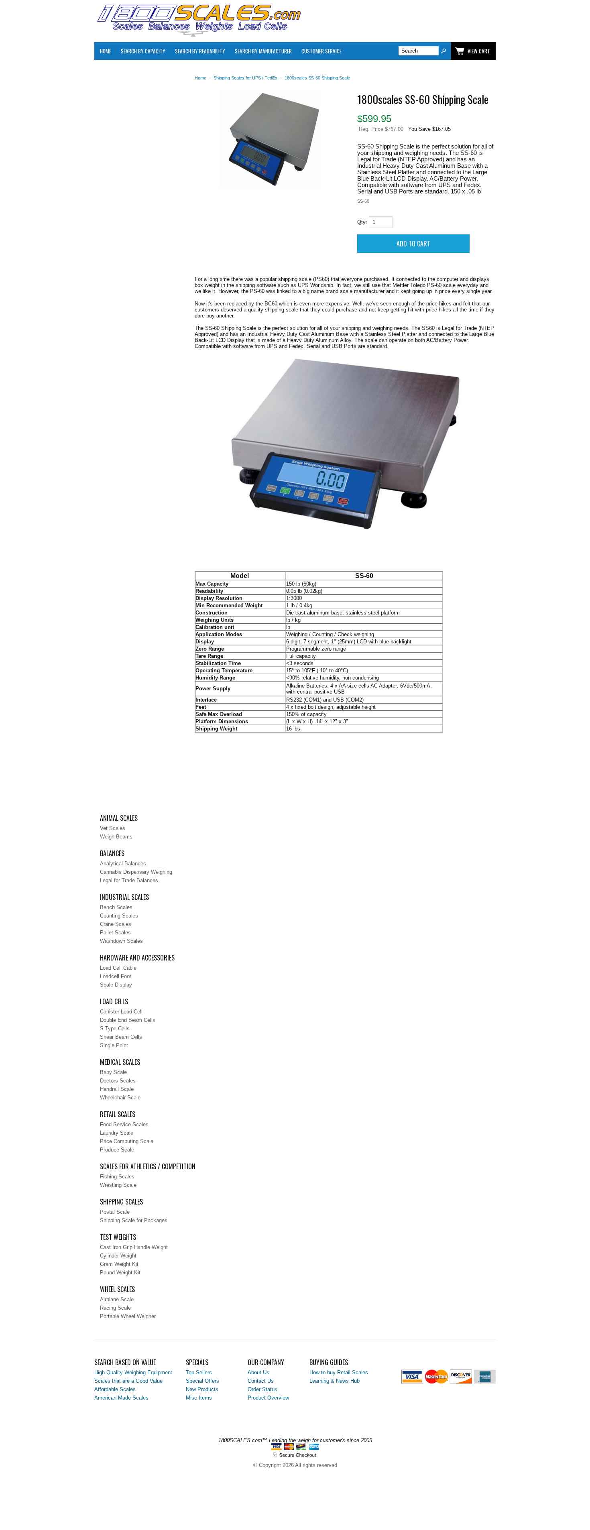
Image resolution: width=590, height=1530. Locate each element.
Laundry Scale (116, 1133)
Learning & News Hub (334, 1381)
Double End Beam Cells (127, 1020)
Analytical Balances (123, 864)
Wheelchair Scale (120, 1098)
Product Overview (268, 1398)
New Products (202, 1389)
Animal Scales (119, 818)
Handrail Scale (117, 1089)
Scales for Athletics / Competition (147, 1166)
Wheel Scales (117, 1289)
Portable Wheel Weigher (128, 1316)
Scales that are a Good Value (128, 1381)
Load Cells (114, 1001)
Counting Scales (119, 916)
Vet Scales (112, 828)
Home (105, 51)
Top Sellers (199, 1372)
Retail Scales (117, 1114)
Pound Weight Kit (120, 1273)
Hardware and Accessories (137, 957)
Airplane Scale (117, 1299)
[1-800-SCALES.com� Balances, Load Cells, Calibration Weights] (198, 35)
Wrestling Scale (118, 1185)
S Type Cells (115, 1028)
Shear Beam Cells (121, 1037)
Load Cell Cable (118, 968)
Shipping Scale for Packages (133, 1220)
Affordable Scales (115, 1389)
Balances (112, 853)
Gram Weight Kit (119, 1264)
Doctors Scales (118, 1081)
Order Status (262, 1389)
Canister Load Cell (121, 1012)
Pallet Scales (115, 933)
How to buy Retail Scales (338, 1372)
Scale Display (116, 985)
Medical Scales (120, 1062)
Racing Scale (115, 1308)
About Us (258, 1372)
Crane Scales (115, 924)
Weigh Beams (116, 837)
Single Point (114, 1045)
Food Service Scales (124, 1124)
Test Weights (118, 1237)
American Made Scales (121, 1398)
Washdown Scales (121, 941)
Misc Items (199, 1398)
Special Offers (202, 1381)
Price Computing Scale (126, 1141)
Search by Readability (200, 51)
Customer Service (321, 51)
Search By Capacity (143, 51)
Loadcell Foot (115, 976)
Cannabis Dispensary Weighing (136, 872)
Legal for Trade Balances (129, 880)
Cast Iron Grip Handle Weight (134, 1247)
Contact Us (261, 1381)
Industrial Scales (124, 897)
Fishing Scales (117, 1177)
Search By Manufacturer (263, 51)
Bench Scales (116, 907)
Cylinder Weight (118, 1256)
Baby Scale (113, 1072)
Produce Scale (117, 1150)
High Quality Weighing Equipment (133, 1372)
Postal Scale (115, 1212)
